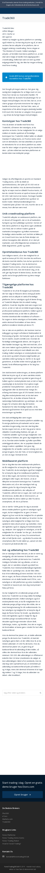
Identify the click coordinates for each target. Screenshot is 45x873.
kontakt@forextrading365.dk (17, 856)
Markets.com (7, 819)
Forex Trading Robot (10, 841)
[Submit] (40, 693)
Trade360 (6, 822)
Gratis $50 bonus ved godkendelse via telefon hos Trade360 (24, 77)
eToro (4, 816)
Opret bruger (21, 794)
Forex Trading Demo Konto (13, 838)
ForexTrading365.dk (11, 867)
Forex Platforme (8, 835)
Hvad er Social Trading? (11, 843)
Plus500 (5, 813)
